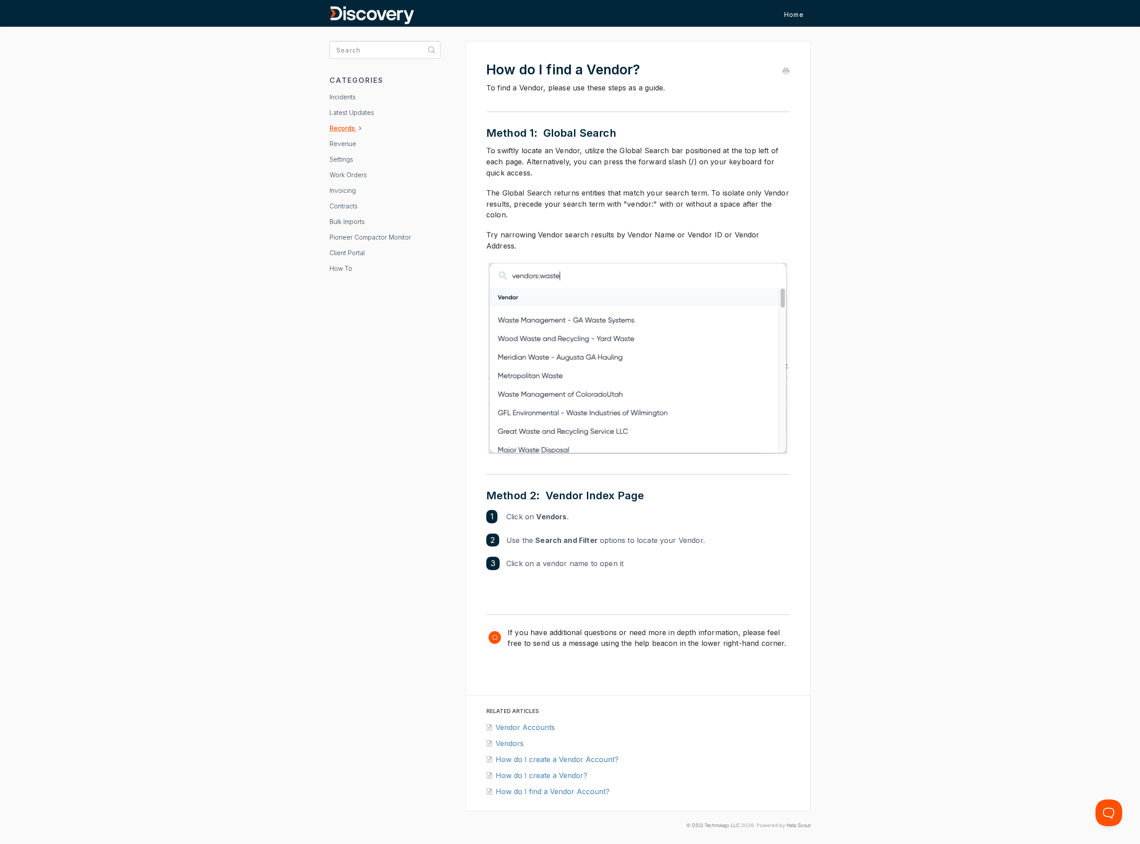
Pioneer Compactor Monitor (370, 237)
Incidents (343, 97)
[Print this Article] (786, 71)
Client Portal (347, 253)
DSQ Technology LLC (716, 825)
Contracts (344, 206)
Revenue (343, 143)
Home (794, 14)
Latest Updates (352, 112)
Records (343, 128)
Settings (341, 159)
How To (341, 268)
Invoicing (343, 190)
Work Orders (348, 175)
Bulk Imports (347, 221)
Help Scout (798, 825)
